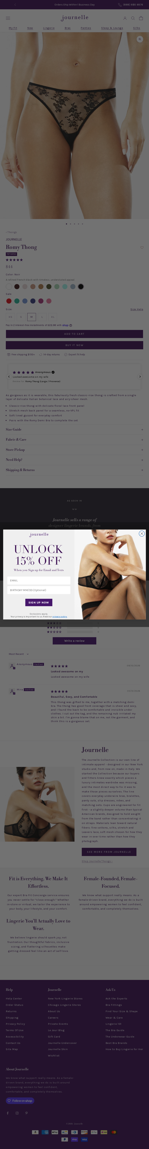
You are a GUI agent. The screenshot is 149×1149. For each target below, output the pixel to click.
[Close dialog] (142, 533)
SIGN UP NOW (39, 602)
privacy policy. (60, 616)
